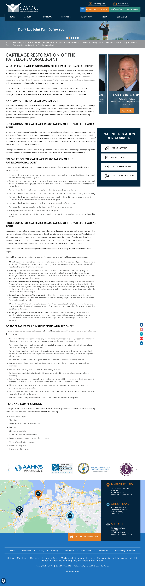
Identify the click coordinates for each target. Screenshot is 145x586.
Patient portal (99, 3)
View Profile (119, 111)
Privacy (41, 550)
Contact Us (122, 17)
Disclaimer (26, 550)
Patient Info (86, 17)
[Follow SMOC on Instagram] (141, 329)
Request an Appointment (97, 9)
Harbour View (122, 484)
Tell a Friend (86, 550)
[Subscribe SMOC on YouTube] (141, 338)
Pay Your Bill (123, 3)
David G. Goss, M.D (63, 566)
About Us (28, 17)
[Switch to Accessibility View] (3, 581)
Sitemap (54, 550)
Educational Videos (121, 166)
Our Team (47, 17)
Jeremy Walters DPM (44, 566)
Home (12, 17)
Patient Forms (118, 157)
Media (104, 17)
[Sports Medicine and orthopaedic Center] (22, 8)
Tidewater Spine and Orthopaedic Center (91, 566)
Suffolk (117, 524)
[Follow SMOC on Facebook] (141, 325)
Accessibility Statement (125, 550)
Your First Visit (119, 148)
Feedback (69, 550)
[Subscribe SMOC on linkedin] (141, 343)
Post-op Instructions (123, 175)
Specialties (66, 17)
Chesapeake (120, 504)
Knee (8, 45)
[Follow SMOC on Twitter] (141, 334)
